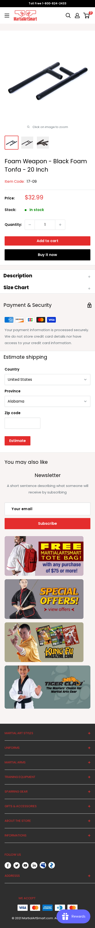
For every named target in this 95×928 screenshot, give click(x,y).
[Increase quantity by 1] (60, 225)
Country (12, 369)
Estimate (17, 440)
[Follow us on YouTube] (25, 865)
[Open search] (68, 15)
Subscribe (47, 523)
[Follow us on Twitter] (16, 865)
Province (13, 391)
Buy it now (47, 254)
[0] (86, 15)
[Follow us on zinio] (51, 865)
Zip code (13, 412)
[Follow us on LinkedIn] (34, 865)
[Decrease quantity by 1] (30, 225)
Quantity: (13, 224)
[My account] (77, 15)
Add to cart (47, 240)
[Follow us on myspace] (43, 865)
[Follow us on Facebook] (8, 865)
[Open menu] (7, 15)
